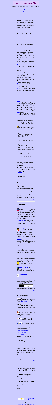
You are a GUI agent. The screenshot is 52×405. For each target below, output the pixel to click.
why (20, 404)
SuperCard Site (18, 173)
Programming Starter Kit (20, 257)
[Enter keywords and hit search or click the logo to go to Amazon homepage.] (21, 286)
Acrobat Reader (19, 196)
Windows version (28, 269)
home (19, 404)
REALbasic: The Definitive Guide (23, 274)
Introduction (23, 8)
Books (23, 11)
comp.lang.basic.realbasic (21, 334)
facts (22, 404)
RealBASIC (18, 101)
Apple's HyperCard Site (19, 172)
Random (31, 399)
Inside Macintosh (19, 239)
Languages (23, 9)
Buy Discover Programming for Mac (22, 151)
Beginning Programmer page (24, 301)
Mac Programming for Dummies (23, 228)
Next (32, 399)
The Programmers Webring (31, 398)
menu (33, 177)
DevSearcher (18, 341)
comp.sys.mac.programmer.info (22, 331)
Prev (28, 399)
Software (23, 10)
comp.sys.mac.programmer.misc (22, 332)
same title (34, 262)
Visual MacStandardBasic (20, 119)
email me (21, 264)
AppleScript (18, 64)
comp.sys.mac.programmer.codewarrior (23, 330)
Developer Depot (24, 322)
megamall (30, 404)
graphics (25, 404)
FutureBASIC (18, 112)
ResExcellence (27, 187)
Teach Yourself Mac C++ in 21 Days (23, 267)
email (33, 404)
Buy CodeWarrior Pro (20, 137)
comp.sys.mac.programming (21, 333)
